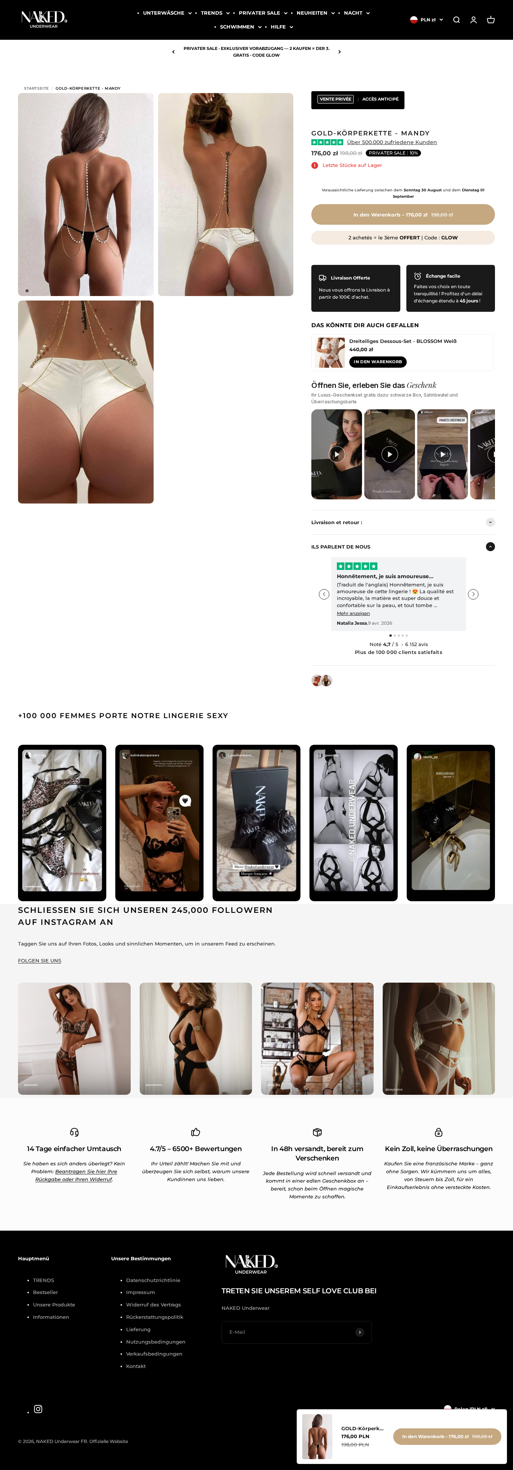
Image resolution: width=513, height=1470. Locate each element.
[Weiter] (339, 52)
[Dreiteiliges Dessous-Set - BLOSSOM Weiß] (330, 353)
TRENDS (211, 13)
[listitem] (336, 454)
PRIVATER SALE (259, 13)
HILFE (278, 27)
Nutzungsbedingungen (156, 1342)
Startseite (36, 88)
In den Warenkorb (378, 361)
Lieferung (138, 1329)
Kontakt (136, 1366)
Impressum (140, 1292)
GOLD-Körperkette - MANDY (362, 1428)
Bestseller (45, 1292)
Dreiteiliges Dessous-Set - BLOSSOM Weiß (403, 341)
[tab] (390, 635)
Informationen (51, 1317)
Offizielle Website (108, 1441)
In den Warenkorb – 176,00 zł (447, 1436)
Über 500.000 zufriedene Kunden (392, 142)
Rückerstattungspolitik (154, 1317)
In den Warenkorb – (403, 215)
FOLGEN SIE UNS (39, 960)
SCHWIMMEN (237, 27)
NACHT (353, 13)
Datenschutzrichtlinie (153, 1280)
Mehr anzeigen (353, 613)
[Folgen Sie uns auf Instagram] (38, 1409)
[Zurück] (173, 52)
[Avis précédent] (324, 594)
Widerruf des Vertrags (153, 1305)
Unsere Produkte (54, 1305)
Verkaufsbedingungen (154, 1354)
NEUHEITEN (312, 13)
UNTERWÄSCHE (163, 13)
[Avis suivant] (473, 594)
